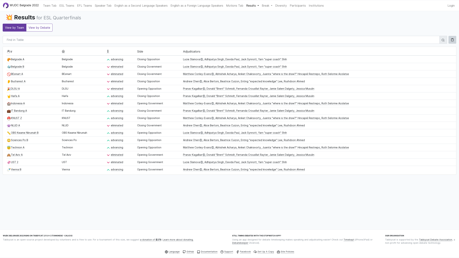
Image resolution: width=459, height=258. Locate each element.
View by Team (14, 27)
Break (266, 5)
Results (251, 5)
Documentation (209, 251)
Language (174, 251)
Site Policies (287, 251)
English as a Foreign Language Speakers (197, 5)
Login (451, 5)
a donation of (150, 239)
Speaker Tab (103, 5)
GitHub (190, 251)
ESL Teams (66, 5)
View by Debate (39, 27)
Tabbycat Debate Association (435, 239)
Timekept (349, 239)
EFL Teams (84, 5)
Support (228, 251)
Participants (298, 5)
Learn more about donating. (178, 239)
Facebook (245, 251)
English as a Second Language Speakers (141, 5)
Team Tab (49, 5)
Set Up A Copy (266, 251)
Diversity (281, 5)
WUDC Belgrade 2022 (24, 5)
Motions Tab (234, 5)
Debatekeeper (240, 243)
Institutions (316, 5)
